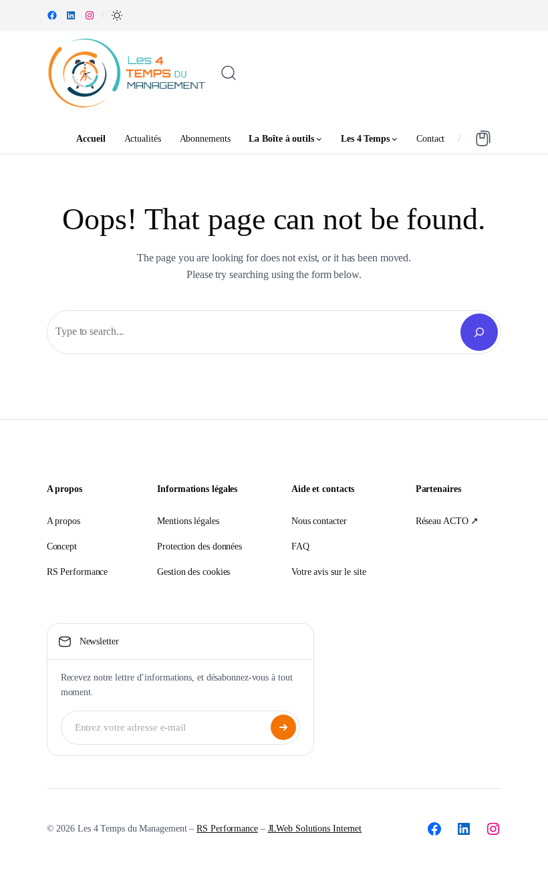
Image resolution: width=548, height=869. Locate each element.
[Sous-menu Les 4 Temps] (395, 139)
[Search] (479, 332)
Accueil (90, 138)
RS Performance (227, 829)
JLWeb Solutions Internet (315, 829)
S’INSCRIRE (283, 727)
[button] (117, 15)
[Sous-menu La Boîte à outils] (319, 139)
